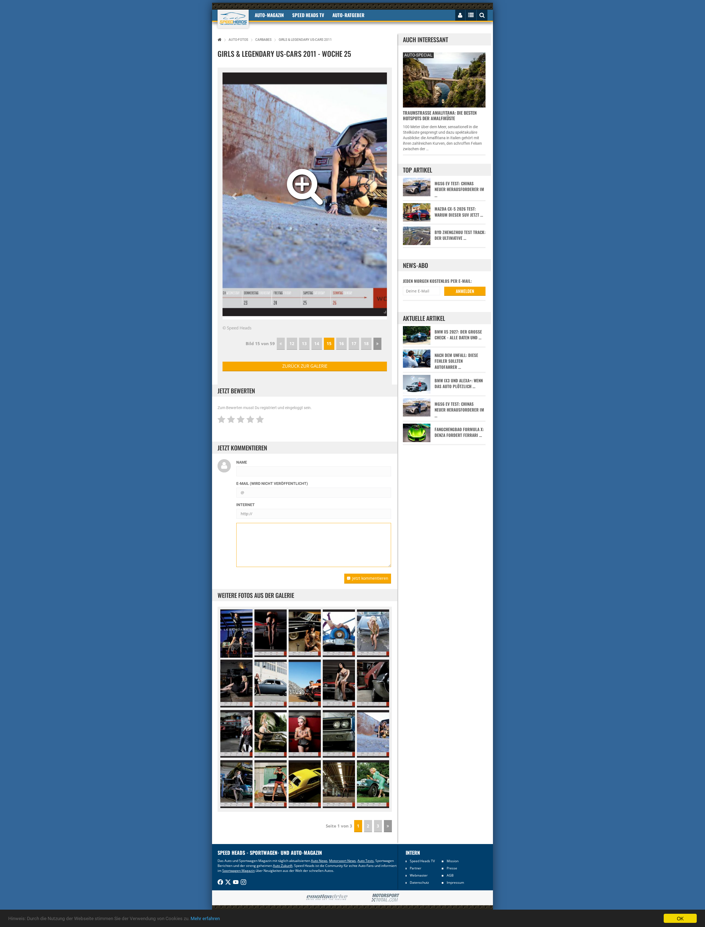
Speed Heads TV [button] (308, 15)
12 (291, 343)
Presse (452, 868)
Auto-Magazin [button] (269, 15)
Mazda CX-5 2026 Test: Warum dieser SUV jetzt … (459, 211)
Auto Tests (365, 860)
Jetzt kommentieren (370, 578)
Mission (453, 861)
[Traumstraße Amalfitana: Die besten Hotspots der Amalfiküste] (444, 79)
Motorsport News (342, 860)
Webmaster (419, 875)
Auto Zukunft (282, 865)
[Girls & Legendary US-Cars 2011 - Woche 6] (373, 633)
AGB (450, 875)
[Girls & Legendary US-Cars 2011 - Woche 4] (339, 633)
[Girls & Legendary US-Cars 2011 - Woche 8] (236, 684)
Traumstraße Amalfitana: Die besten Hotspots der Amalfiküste (440, 115)
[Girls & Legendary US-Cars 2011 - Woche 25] (373, 734)
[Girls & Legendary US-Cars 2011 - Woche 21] (270, 734)
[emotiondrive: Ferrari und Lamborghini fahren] (326, 898)
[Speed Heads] (233, 19)
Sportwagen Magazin (238, 870)
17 (353, 343)
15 (329, 343)
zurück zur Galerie (304, 366)
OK (680, 918)
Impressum (455, 882)
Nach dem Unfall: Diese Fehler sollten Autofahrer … (456, 361)
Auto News (319, 860)
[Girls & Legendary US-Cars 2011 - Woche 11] (305, 684)
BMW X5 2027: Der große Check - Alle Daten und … (458, 334)
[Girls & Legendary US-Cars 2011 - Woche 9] (270, 684)
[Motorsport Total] (385, 897)
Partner (415, 868)
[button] (235, 195)
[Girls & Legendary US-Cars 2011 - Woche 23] (305, 734)
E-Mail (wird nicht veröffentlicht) (272, 483)
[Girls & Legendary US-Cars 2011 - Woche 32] (305, 784)
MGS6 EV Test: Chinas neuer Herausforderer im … (459, 189)
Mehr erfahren (205, 918)
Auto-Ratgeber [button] (348, 15)
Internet (245, 505)
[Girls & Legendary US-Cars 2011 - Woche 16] (373, 684)
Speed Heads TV (422, 861)
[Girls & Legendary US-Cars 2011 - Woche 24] (339, 734)
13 (304, 343)
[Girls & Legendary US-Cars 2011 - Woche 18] (236, 734)
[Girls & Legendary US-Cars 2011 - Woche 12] (339, 684)
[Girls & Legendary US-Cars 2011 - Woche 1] (270, 633)
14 (316, 343)
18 (366, 343)
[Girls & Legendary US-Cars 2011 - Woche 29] (270, 784)
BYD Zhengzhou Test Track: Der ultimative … (460, 235)
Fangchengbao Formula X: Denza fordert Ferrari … (459, 432)
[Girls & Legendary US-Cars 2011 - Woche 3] (305, 633)
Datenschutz (419, 882)
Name (241, 462)
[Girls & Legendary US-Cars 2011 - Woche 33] (339, 784)
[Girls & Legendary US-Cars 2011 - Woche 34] (373, 784)
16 (341, 343)
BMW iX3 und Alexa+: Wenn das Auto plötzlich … (459, 383)
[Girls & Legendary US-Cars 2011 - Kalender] (236, 633)
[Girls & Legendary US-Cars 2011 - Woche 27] (236, 784)
